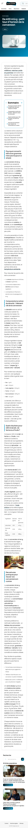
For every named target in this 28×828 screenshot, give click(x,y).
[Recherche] (23, 3)
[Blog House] (11, 3)
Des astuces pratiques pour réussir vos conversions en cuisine (13, 124)
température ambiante (12, 269)
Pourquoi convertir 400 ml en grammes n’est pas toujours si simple (14, 107)
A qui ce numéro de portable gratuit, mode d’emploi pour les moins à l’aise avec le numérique (14, 780)
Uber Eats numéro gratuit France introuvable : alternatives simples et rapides (13, 804)
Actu (5, 29)
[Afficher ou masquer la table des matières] (20, 103)
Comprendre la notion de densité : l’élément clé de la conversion (14, 113)
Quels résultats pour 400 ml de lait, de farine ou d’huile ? (14, 118)
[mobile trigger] (3, 3)
